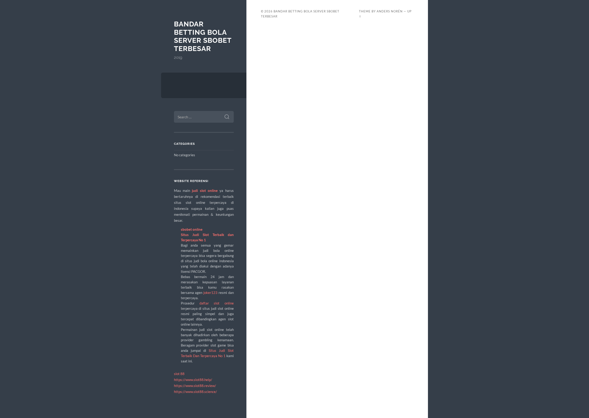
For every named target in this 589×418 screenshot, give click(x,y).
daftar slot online (216, 303)
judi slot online (205, 190)
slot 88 (179, 374)
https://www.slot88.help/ (193, 380)
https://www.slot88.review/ (195, 386)
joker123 (210, 292)
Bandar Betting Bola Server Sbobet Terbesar (202, 36)
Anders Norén (390, 11)
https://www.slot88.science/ (195, 392)
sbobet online (191, 229)
